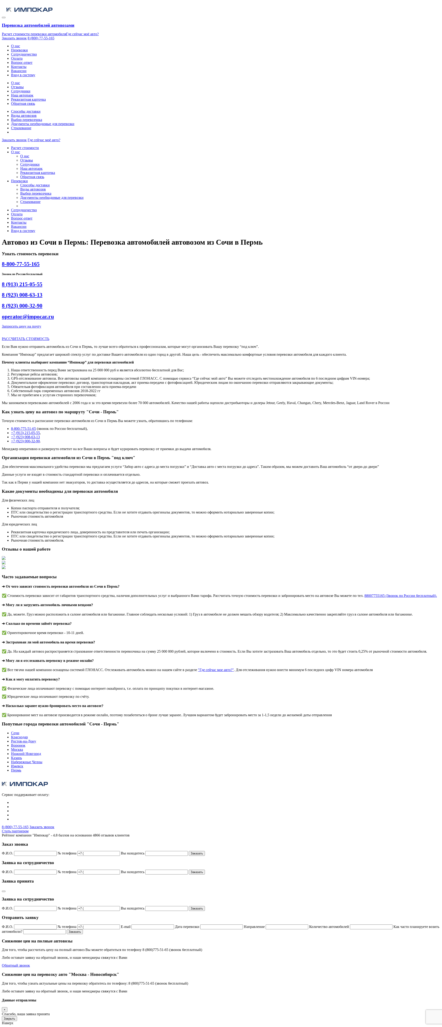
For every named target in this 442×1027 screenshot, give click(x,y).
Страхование (21, 128)
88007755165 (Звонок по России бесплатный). (400, 596)
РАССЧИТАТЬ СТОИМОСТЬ (25, 339)
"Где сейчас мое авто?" (216, 670)
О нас (15, 46)
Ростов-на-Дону (23, 741)
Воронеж (18, 745)
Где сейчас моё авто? (82, 34)
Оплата (17, 58)
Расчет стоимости (25, 148)
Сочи (15, 733)
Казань (16, 758)
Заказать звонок (14, 38)
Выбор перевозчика (26, 120)
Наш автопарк (22, 95)
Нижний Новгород (26, 754)
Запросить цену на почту (21, 326)
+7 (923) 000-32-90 (25, 441)
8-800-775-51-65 (23, 429)
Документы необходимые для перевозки (42, 124)
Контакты (18, 67)
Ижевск (17, 766)
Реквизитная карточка (28, 99)
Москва (17, 749)
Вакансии (18, 71)
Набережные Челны (26, 762)
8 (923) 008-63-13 (22, 295)
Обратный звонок (16, 965)
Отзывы (17, 87)
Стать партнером (15, 831)
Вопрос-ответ (21, 63)
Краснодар (19, 737)
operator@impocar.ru (28, 317)
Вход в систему (23, 75)
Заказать (197, 853)
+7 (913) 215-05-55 (25, 433)
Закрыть (9, 1018)
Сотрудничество (24, 54)
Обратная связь (23, 104)
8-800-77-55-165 (21, 264)
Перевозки (19, 50)
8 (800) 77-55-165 (41, 38)
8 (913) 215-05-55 (22, 284)
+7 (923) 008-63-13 (25, 437)
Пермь (16, 770)
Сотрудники (20, 91)
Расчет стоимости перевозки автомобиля (34, 34)
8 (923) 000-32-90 (22, 306)
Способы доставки (26, 111)
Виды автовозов (24, 115)
